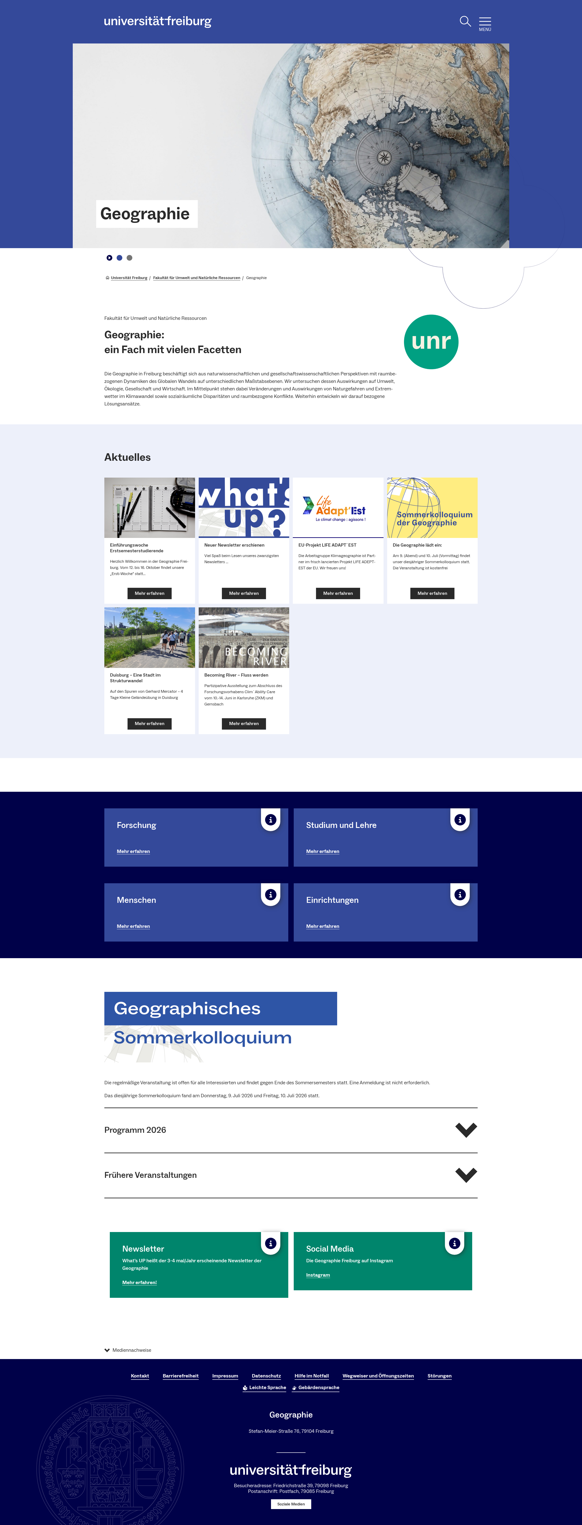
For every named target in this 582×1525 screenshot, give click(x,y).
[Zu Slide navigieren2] (129, 258)
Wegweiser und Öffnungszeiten (378, 1376)
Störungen (440, 1376)
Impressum (225, 1376)
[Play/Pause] (109, 258)
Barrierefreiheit (181, 1376)
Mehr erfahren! (139, 1282)
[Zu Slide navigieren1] (119, 258)
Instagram (318, 1275)
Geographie (145, 214)
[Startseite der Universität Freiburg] (158, 22)
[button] (291, 1130)
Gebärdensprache (319, 1387)
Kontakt (140, 1376)
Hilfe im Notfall (312, 1376)
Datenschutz (266, 1376)
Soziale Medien (291, 1504)
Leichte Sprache (267, 1387)
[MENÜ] (485, 21)
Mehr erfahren (133, 851)
